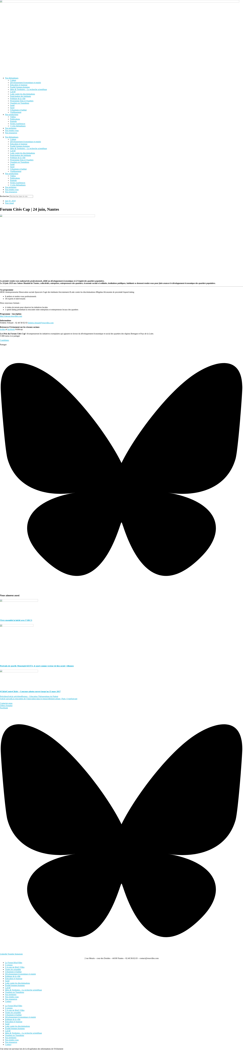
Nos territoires (10, 128)
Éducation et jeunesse (18, 85)
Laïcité (13, 92)
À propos (9, 965)
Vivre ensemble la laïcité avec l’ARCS (16, 620)
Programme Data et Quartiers (21, 101)
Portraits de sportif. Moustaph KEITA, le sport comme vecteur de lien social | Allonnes (37, 666)
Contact (8, 1001)
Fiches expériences (17, 124)
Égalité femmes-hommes (20, 87)
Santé (12, 105)
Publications (15, 119)
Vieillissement (15, 112)
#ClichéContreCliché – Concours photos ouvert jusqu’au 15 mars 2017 (30, 691)
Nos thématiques (11, 78)
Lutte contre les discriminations (22, 94)
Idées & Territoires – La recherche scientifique (28, 89)
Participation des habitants (20, 96)
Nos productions (11, 114)
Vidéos (13, 117)
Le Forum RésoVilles (13, 963)
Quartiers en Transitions (19, 103)
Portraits (13, 121)
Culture (13, 80)
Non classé (9, 203)
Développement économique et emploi (25, 83)
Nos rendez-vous (12, 130)
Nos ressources (11, 133)
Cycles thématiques (18, 126)
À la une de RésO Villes (14, 967)
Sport (12, 108)
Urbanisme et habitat (18, 110)
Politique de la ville (17, 98)
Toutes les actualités (13, 969)
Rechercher (5, 196)
